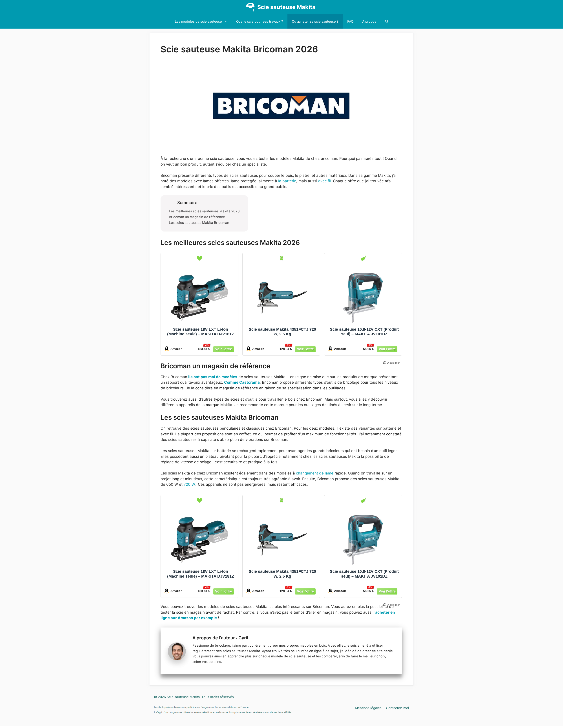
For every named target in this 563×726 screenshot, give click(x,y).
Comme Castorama (242, 382)
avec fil (324, 181)
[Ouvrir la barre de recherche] (387, 21)
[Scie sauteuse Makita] (250, 7)
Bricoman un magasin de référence (197, 217)
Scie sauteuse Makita (286, 7)
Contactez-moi (397, 708)
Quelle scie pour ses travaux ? (259, 21)
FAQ (350, 21)
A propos (369, 21)
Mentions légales (368, 708)
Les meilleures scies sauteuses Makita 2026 (204, 211)
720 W (189, 484)
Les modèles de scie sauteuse (198, 21)
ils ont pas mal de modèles (212, 377)
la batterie (287, 181)
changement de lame (314, 473)
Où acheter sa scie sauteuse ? (315, 21)
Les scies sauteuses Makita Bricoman (199, 223)
